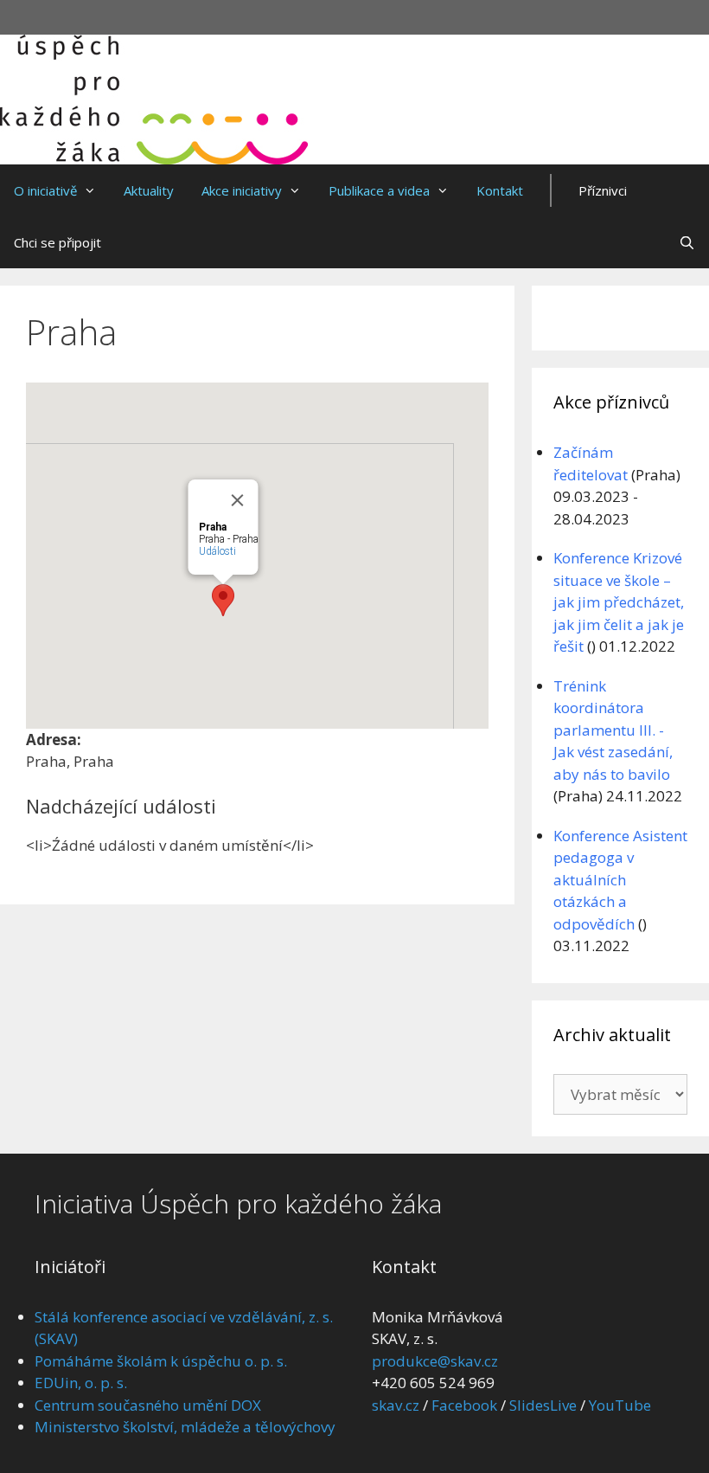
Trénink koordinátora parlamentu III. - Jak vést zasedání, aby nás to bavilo (613, 730)
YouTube (620, 1405)
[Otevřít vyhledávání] (687, 242)
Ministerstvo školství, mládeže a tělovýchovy (185, 1427)
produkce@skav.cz (435, 1361)
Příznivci (602, 190)
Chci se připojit (57, 242)
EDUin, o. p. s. (81, 1383)
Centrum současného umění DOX (148, 1405)
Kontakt (499, 190)
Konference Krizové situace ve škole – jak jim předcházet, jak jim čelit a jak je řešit (618, 602)
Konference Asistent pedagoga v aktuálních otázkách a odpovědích (620, 880)
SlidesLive (543, 1405)
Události (216, 551)
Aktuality (149, 190)
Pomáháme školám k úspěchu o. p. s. (161, 1361)
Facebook (464, 1405)
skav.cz (395, 1405)
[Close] (237, 500)
